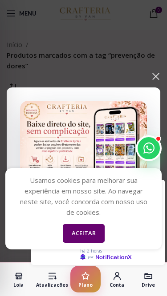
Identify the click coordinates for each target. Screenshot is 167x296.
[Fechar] (156, 76)
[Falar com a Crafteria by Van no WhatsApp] (149, 148)
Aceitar (84, 233)
